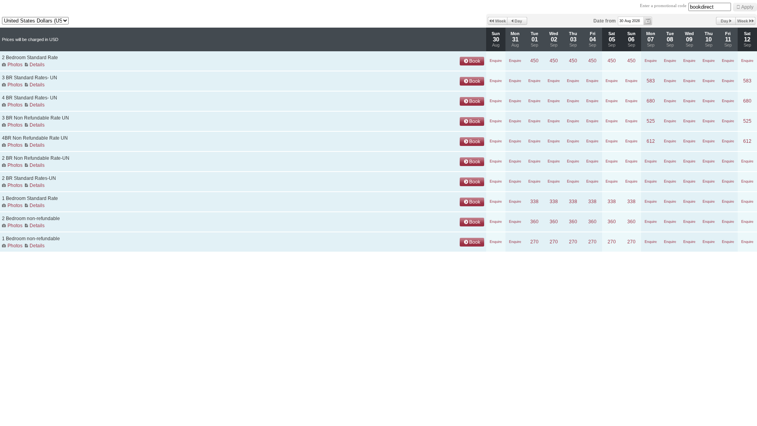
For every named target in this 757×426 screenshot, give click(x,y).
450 (534, 61)
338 (534, 201)
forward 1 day (726, 21)
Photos (14, 64)
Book (474, 61)
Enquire (496, 61)
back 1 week (497, 21)
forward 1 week (745, 21)
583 (651, 81)
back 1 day (517, 21)
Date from (604, 21)
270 (534, 242)
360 (534, 221)
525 (651, 121)
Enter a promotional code (663, 6)
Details (37, 64)
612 (651, 141)
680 (651, 101)
